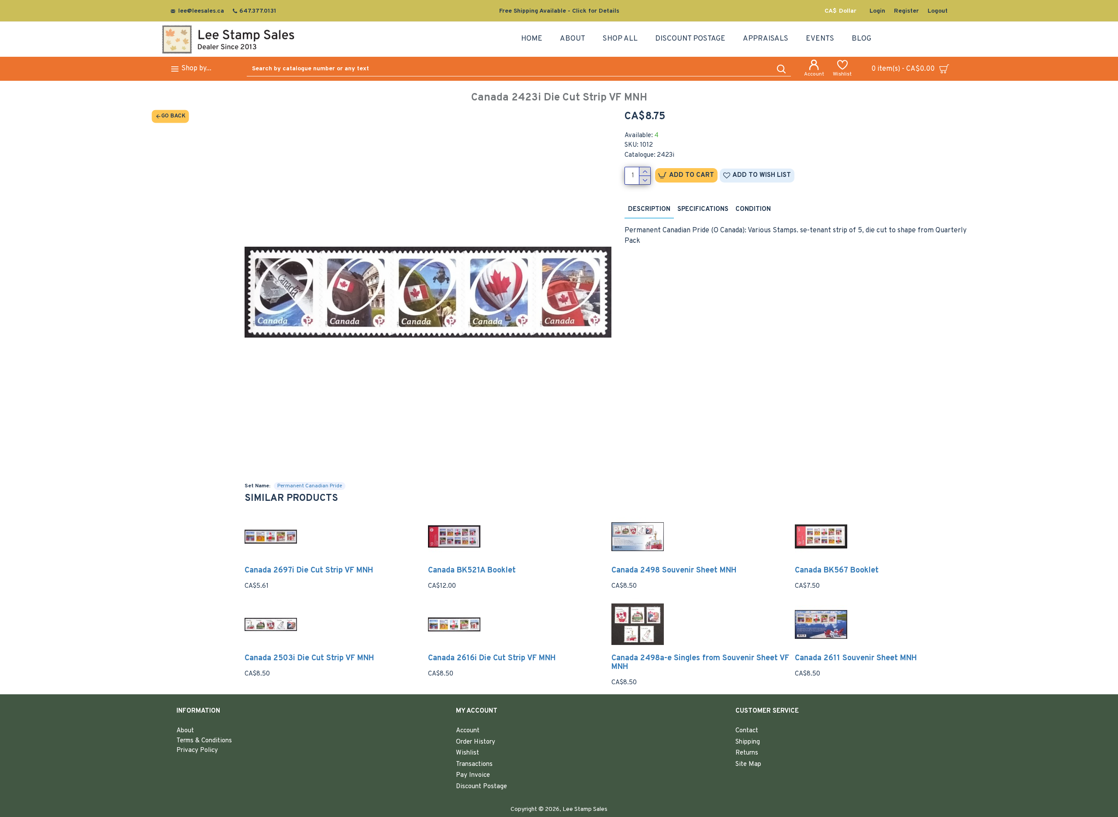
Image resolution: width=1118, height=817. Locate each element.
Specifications (702, 209)
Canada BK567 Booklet (837, 570)
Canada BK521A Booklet (472, 570)
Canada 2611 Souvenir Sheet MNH (856, 658)
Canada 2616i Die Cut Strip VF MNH (492, 658)
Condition (753, 209)
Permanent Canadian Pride (309, 486)
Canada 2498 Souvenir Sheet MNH (674, 570)
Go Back (173, 116)
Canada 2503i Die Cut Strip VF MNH (309, 658)
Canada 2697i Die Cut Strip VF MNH (309, 570)
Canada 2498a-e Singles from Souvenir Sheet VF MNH (700, 663)
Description (649, 209)
